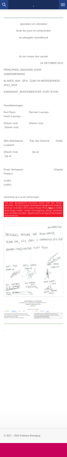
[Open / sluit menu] (63, 4)
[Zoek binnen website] (4, 4)
